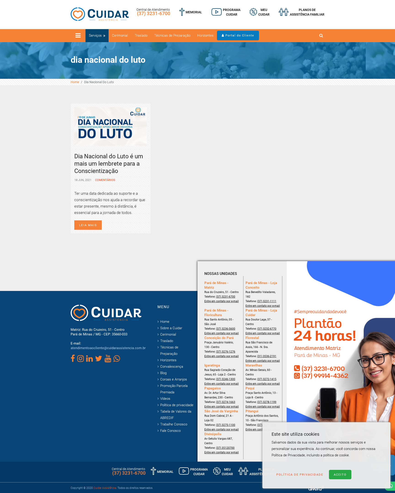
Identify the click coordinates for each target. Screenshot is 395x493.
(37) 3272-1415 (266, 379)
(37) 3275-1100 (225, 425)
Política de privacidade (176, 405)
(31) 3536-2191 (266, 356)
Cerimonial (120, 35)
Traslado (141, 35)
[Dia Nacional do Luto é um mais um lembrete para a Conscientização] (110, 126)
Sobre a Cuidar (171, 328)
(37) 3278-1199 (266, 402)
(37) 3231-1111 (266, 301)
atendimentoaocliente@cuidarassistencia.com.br (108, 348)
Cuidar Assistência (104, 488)
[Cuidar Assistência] (100, 13)
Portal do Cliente (239, 35)
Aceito (340, 474)
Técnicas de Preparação (172, 35)
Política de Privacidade (299, 474)
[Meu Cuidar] (260, 12)
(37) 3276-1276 (225, 351)
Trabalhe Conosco (173, 424)
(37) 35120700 (225, 447)
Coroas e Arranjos (173, 379)
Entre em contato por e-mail (221, 301)
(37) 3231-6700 (153, 13)
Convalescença (171, 366)
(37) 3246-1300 (225, 379)
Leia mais (88, 225)
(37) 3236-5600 (225, 328)
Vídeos (165, 399)
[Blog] (225, 12)
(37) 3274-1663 (225, 402)
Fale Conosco (170, 431)
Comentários (104, 180)
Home (75, 82)
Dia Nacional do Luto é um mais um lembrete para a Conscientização (108, 163)
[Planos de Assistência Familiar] (301, 12)
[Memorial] (190, 12)
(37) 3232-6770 (266, 328)
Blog (163, 373)
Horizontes (205, 35)
